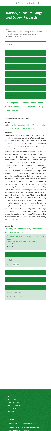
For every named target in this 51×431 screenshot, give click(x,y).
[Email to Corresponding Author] (30, 124)
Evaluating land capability (15, 229)
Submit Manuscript (15, 81)
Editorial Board (14, 402)
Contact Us (11, 96)
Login (41, 3)
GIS (6, 232)
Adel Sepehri (40, 125)
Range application (34, 229)
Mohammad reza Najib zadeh (17, 125)
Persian (20, 3)
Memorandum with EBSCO (19, 423)
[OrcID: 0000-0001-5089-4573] (33, 124)
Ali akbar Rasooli (30, 128)
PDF (13, 264)
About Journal (13, 399)
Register (32, 3)
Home (7, 29)
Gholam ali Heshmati (13, 128)
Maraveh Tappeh (16, 232)
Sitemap (11, 411)
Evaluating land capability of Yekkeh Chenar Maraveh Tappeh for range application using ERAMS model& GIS (24, 106)
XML (10, 260)
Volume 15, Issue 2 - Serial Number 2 (21, 241)
